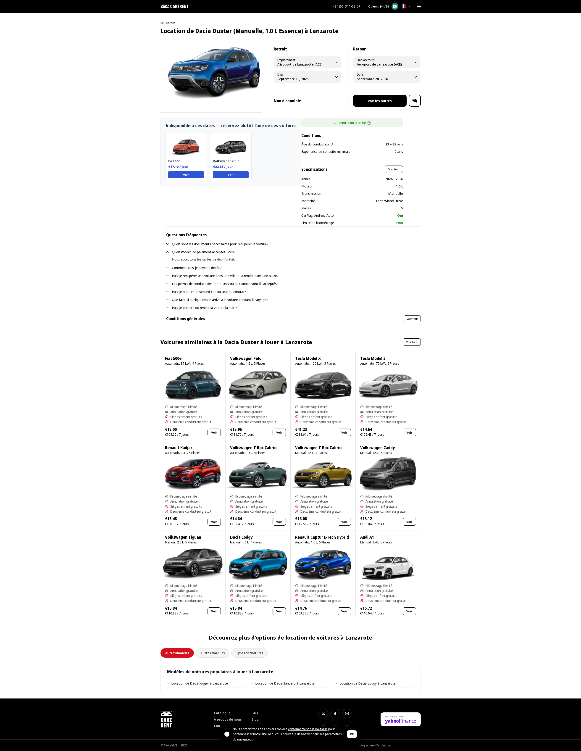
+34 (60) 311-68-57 (346, 6)
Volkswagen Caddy (377, 447)
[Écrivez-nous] (415, 101)
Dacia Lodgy (241, 537)
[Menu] (419, 6)
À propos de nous (228, 719)
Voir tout (394, 169)
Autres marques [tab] (212, 653)
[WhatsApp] (395, 6)
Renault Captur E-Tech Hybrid (322, 537)
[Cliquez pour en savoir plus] (369, 123)
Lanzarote (167, 22)
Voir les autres (380, 100)
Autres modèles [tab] (177, 653)
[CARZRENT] (183, 6)
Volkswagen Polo (245, 358)
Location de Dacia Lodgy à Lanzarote (367, 683)
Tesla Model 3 (372, 358)
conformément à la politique (308, 729)
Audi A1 (367, 537)
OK (352, 734)
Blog (255, 719)
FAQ (255, 713)
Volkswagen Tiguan (183, 537)
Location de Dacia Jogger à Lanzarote (199, 683)
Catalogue (222, 713)
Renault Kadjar (178, 447)
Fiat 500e (173, 358)
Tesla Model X (308, 358)
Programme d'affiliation (374, 745)
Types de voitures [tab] (249, 653)
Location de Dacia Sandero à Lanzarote (285, 683)
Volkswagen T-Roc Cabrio (253, 447)
